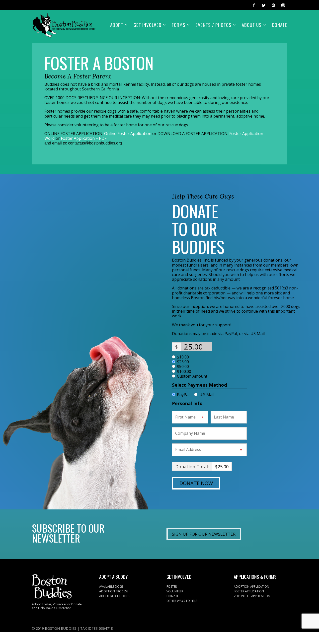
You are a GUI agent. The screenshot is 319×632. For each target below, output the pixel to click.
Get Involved (147, 25)
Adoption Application (251, 586)
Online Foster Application (127, 133)
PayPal (183, 394)
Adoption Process (113, 591)
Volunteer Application (252, 596)
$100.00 (184, 371)
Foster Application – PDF (83, 138)
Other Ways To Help (182, 601)
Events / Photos (214, 25)
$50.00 (183, 366)
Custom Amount (192, 376)
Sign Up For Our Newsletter (204, 534)
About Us (252, 25)
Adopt (116, 25)
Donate (279, 25)
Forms (178, 25)
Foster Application (249, 591)
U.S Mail (206, 394)
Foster (171, 586)
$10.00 (183, 357)
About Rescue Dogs (114, 596)
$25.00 (183, 361)
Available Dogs (111, 586)
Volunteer (174, 591)
